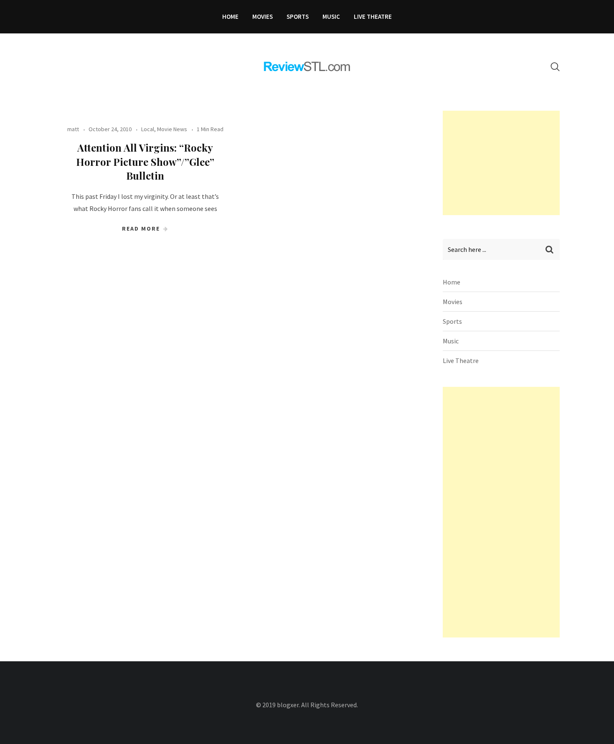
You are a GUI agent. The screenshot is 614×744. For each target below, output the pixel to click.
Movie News (172, 129)
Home (230, 16)
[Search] (555, 66)
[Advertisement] (505, 163)
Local (147, 129)
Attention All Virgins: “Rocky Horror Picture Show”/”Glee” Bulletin (145, 161)
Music (331, 16)
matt (73, 129)
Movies (262, 16)
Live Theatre (373, 16)
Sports (298, 16)
